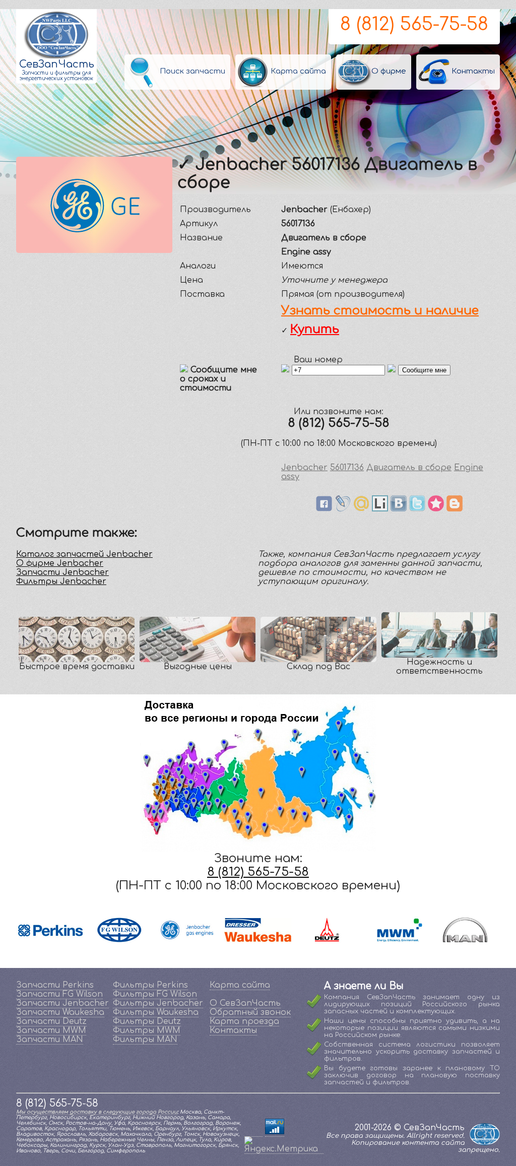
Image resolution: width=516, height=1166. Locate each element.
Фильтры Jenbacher (61, 581)
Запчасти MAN (49, 1039)
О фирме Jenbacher (59, 563)
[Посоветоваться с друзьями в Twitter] (417, 508)
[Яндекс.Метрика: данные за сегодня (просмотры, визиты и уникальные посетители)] (284, 1144)
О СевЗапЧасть (245, 1003)
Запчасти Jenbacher (62, 572)
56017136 (347, 467)
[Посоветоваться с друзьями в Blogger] (454, 508)
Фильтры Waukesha (156, 1012)
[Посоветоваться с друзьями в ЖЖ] (343, 508)
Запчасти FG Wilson (59, 994)
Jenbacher (304, 467)
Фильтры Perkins (150, 985)
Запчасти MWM (51, 1030)
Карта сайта (240, 985)
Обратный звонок (250, 1012)
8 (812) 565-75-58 (414, 24)
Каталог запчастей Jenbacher (84, 554)
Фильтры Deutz (147, 1021)
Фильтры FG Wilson (155, 994)
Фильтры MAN (145, 1039)
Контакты (233, 1030)
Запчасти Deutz (51, 1021)
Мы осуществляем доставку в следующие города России (96, 1112)
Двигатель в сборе (409, 467)
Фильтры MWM (146, 1030)
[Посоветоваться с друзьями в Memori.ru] (436, 508)
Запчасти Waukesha (60, 1012)
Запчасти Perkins (55, 985)
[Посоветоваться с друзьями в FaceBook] (324, 508)
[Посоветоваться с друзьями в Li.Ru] (380, 508)
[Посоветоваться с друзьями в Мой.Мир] (361, 508)
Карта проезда (244, 1021)
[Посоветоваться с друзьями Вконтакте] (399, 508)
